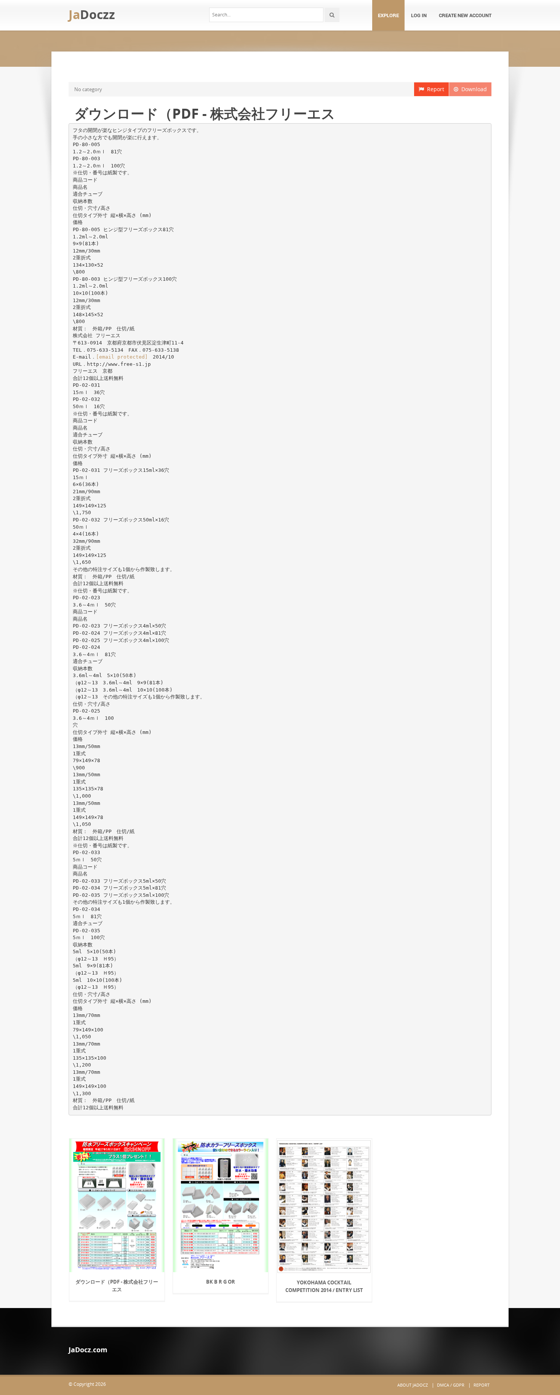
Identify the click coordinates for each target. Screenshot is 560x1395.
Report (434, 89)
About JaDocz (412, 1385)
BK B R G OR (220, 1281)
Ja (92, 14)
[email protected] (122, 357)
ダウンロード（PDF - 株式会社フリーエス (116, 1285)
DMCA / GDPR (450, 1385)
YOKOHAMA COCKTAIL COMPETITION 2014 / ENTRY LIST (324, 1286)
